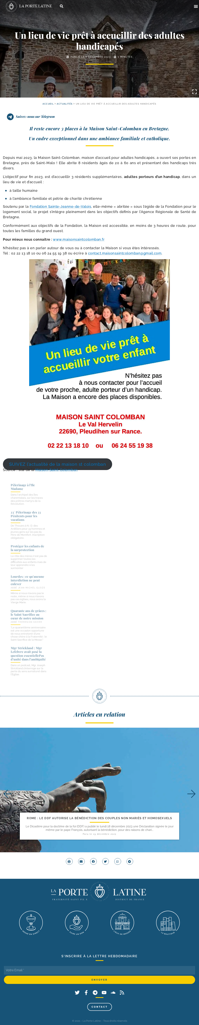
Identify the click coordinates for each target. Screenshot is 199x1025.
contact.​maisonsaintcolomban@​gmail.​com (125, 253)
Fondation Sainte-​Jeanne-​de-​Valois (60, 206)
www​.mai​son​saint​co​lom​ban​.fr (79, 239)
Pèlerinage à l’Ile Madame (23, 487)
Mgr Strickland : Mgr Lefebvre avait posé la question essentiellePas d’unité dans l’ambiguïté (28, 653)
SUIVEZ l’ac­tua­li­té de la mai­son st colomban (57, 464)
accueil (48, 104)
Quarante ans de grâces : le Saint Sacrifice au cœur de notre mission (28, 614)
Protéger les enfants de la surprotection (27, 548)
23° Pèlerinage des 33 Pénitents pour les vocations (26, 516)
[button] (196, 6)
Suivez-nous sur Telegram (35, 116)
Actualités (64, 104)
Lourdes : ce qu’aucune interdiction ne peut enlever (27, 580)
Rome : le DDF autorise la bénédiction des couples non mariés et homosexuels (99, 818)
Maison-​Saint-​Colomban (56, 470)
